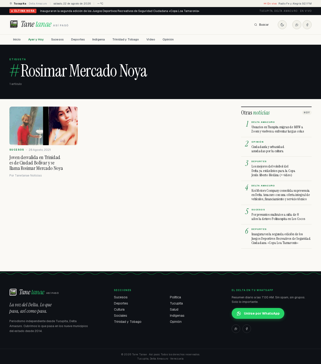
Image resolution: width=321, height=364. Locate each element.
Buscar (264, 25)
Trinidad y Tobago (125, 39)
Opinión (168, 39)
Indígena (98, 39)
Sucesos (57, 39)
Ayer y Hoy (36, 39)
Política (175, 297)
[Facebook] (307, 24)
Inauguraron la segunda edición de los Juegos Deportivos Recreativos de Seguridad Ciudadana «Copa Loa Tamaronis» (119, 11)
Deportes (78, 39)
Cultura (119, 309)
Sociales (120, 315)
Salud (174, 309)
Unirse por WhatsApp (262, 313)
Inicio (17, 39)
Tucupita (176, 303)
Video (150, 39)
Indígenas (177, 315)
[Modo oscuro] (282, 24)
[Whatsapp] (296, 24)
